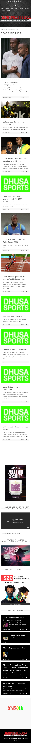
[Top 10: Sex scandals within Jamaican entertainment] (5, 624)
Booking (3, 10)
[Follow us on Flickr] (22, 1)
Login (11, 8)
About (16, 8)
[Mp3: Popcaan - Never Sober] (5, 638)
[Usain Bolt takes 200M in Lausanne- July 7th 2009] (15, 183)
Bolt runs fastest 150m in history (15, 349)
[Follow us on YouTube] (20, 1)
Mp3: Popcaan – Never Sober (14, 635)
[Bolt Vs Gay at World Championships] (15, 57)
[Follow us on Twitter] (16, 1)
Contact (8, 10)
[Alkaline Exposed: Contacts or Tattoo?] (5, 654)
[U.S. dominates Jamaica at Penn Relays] (15, 414)
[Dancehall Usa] (15, 18)
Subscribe (21, 8)
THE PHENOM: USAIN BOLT (14, 316)
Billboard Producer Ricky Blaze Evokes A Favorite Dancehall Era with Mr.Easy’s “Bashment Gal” (15, 667)
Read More (24, 76)
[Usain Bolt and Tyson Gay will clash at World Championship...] (15, 263)
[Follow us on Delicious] (18, 1)
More (12, 626)
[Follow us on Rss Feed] (13, 1)
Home (2, 8)
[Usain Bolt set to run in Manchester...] (15, 374)
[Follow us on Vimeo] (9, 1)
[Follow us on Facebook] (14, 1)
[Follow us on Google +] (11, 1)
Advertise (27, 8)
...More (8, 94)
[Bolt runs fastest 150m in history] (15, 337)
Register (7, 8)
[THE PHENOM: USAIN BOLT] (15, 303)
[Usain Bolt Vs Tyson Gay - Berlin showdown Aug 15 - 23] (15, 145)
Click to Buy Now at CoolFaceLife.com (10, 533)
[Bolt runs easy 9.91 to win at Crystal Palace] (15, 109)
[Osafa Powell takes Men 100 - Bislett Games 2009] (15, 224)
